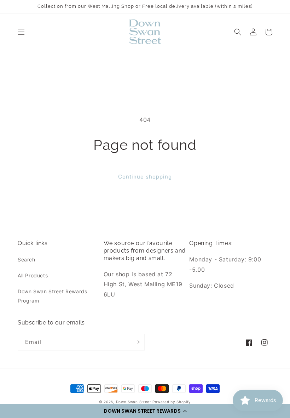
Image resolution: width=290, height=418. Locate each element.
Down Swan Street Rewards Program (52, 295)
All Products (33, 275)
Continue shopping (145, 176)
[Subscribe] (137, 342)
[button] (145, 411)
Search (26, 259)
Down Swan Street (133, 402)
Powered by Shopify (171, 402)
